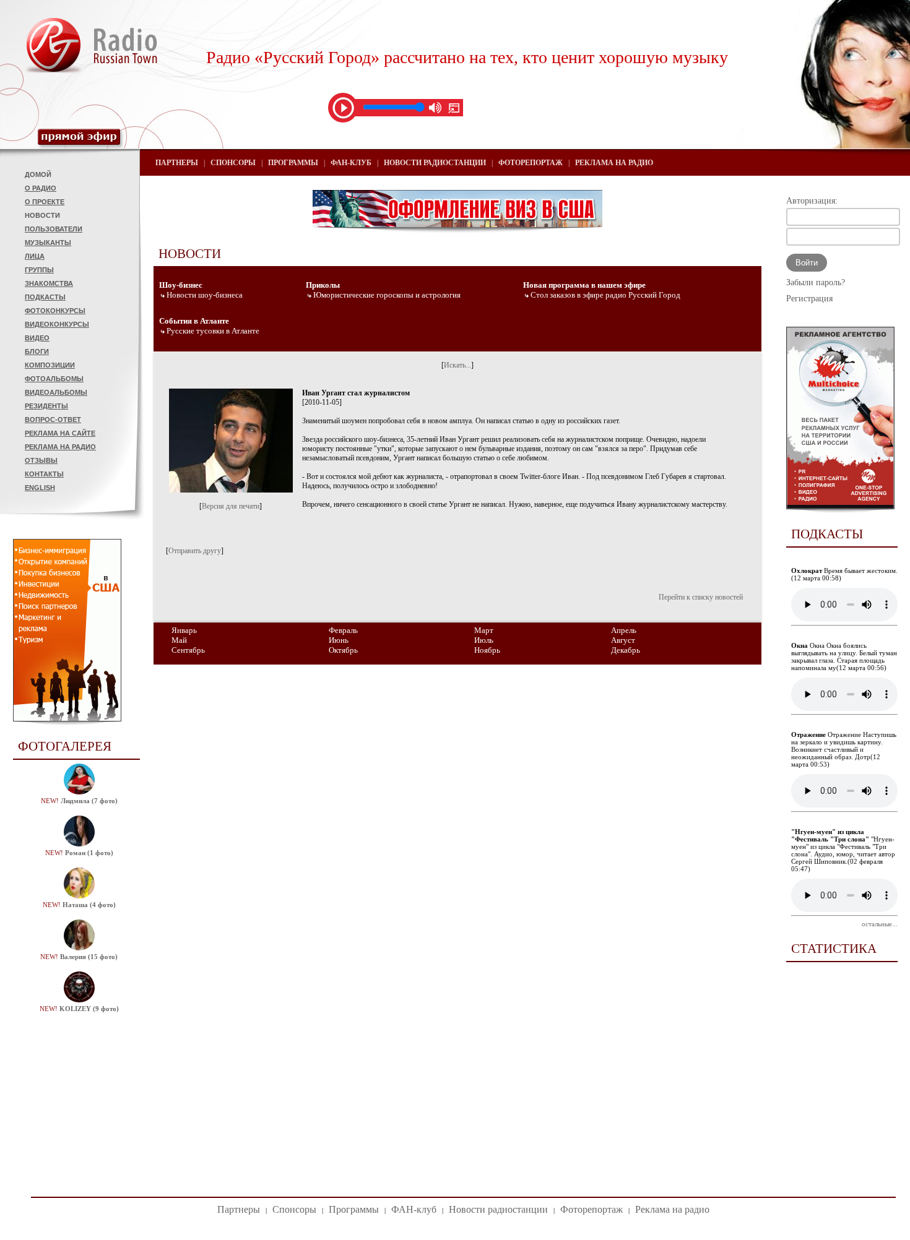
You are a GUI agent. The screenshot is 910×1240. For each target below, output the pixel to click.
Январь (184, 630)
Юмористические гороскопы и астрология (387, 294)
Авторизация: (812, 200)
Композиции (50, 365)
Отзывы (41, 460)
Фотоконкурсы (55, 310)
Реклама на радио (60, 446)
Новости (42, 215)
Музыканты (48, 242)
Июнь (339, 640)
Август (623, 640)
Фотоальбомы (54, 378)
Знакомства (49, 283)
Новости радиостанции (435, 162)
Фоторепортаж (530, 162)
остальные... (880, 924)
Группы (39, 269)
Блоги (37, 351)
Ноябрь (487, 650)
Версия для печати (230, 506)
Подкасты (45, 297)
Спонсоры (233, 162)
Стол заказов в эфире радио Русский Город (605, 294)
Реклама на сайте (60, 433)
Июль (483, 640)
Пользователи (53, 229)
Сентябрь (188, 650)
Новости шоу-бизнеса (205, 294)
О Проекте (44, 201)
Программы (293, 162)
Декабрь (625, 650)
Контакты (44, 474)
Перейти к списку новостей (701, 597)
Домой (38, 174)
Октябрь (343, 650)
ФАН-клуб (351, 162)
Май (179, 640)
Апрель (623, 630)
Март (483, 630)
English (40, 487)
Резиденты (46, 406)
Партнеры (176, 162)
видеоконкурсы (57, 324)
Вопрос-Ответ (53, 419)
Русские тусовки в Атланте (213, 330)
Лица (35, 256)
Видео (37, 338)
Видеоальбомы (56, 392)
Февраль (343, 630)
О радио (40, 188)
